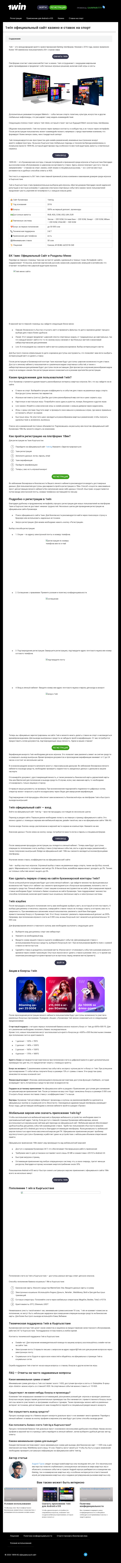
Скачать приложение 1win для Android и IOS (56, 1505)
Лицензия (14, 1536)
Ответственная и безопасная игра (72, 1536)
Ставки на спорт (76, 18)
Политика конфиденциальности (92, 1505)
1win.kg (49, 447)
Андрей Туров (38, 1464)
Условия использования (17, 1503)
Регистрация (16, 18)
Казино (61, 18)
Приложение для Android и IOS (39, 18)
